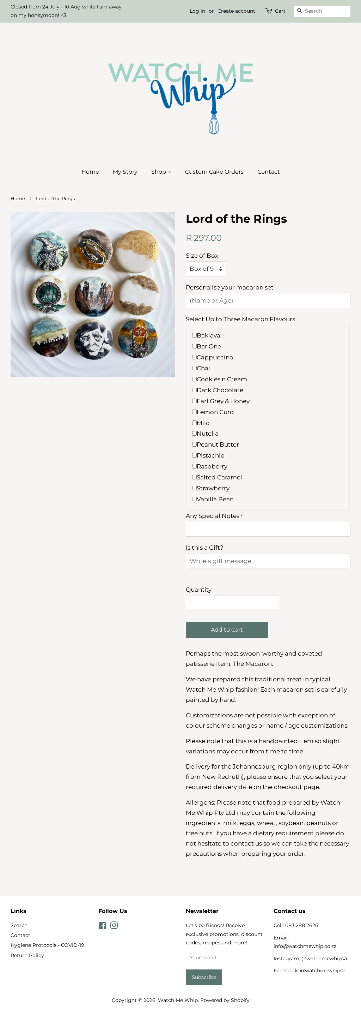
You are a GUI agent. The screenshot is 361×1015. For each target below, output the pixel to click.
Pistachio (211, 455)
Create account (236, 11)
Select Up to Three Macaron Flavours (240, 319)
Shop (159, 171)
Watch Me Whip (178, 1000)
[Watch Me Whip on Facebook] (102, 927)
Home (90, 171)
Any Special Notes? (214, 515)
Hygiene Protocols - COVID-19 (47, 945)
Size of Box (202, 255)
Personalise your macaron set (230, 287)
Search (19, 925)
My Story (125, 171)
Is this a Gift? (205, 547)
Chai (203, 368)
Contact (268, 171)
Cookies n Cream (222, 379)
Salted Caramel (219, 477)
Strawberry (213, 488)
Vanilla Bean (215, 499)
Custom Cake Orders (214, 171)
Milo (203, 422)
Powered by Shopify (225, 1000)
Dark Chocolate (220, 390)
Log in (197, 11)
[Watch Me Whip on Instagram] (114, 927)
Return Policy (27, 955)
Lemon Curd (215, 412)
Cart (280, 11)
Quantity (199, 589)
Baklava (208, 335)
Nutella (208, 433)
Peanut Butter (218, 444)
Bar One (209, 346)
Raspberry (212, 466)
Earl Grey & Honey (223, 401)
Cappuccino (215, 357)
